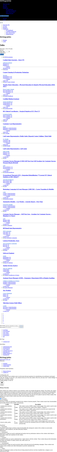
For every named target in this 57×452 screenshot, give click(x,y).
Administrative (7, 346)
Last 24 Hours (6, 331)
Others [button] (1, 447)
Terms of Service (7, 371)
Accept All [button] (10, 380)
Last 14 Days (6, 334)
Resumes (5, 6)
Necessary (4, 398)
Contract (6, 341)
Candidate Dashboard (11, 10)
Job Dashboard (9, 9)
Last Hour (5, 330)
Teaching (6, 354)
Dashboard (5, 8)
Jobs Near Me (6, 4)
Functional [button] (2, 425)
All (3, 336)
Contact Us (5, 372)
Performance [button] (3, 430)
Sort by (1, 50)
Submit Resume (9, 13)
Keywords (2, 325)
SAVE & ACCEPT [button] (4, 451)
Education (6, 352)
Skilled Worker (7, 353)
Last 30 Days (6, 335)
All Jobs (5, 5)
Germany (5, 363)
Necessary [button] (2, 397)
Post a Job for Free (10, 12)
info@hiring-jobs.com (5, 359)
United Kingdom (7, 364)
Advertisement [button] (3, 441)
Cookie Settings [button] (3, 380)
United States (6, 366)
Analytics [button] (2, 436)
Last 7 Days (6, 332)
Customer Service (8, 350)
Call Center (6, 349)
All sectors (6, 348)
